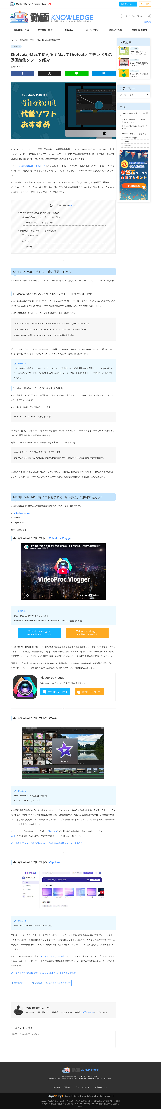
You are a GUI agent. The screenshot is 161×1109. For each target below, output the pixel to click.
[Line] (76, 73)
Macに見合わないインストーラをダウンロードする (42, 217)
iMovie (27, 241)
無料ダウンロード (128, 4)
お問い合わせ (88, 1012)
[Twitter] (49, 73)
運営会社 (147, 22)
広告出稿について (101, 1087)
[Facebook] (22, 73)
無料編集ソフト (21, 982)
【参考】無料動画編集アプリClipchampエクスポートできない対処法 (45, 973)
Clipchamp (28, 246)
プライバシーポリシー (83, 1087)
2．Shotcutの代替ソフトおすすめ (133, 133)
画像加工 (68, 29)
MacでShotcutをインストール (32, 165)
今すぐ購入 (145, 4)
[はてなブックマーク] (104, 73)
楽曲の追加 (52, 831)
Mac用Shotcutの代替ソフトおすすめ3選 (38, 230)
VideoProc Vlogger (31, 235)
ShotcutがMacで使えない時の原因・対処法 (39, 212)
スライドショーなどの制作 (52, 956)
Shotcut (16, 46)
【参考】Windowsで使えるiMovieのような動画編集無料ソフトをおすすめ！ (48, 843)
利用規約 (57, 1087)
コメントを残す (24, 1027)
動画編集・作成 (21, 29)
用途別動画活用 (139, 29)
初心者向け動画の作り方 (59, 982)
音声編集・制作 (45, 29)
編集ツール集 (115, 29)
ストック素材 (92, 29)
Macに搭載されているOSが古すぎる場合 (39, 223)
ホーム (14, 40)
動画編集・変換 (27, 40)
